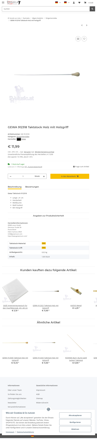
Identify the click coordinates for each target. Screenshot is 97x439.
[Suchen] (92, 8)
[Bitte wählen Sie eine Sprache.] (57, 2)
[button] (74, 2)
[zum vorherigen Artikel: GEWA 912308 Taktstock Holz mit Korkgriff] (81, 25)
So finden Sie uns (15, 394)
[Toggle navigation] (3, 1)
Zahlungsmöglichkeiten (17, 398)
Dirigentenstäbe (23, 136)
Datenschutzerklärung (25, 432)
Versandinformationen (17, 407)
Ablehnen (75, 429)
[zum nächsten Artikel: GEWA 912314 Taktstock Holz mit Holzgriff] (86, 25)
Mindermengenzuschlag (44, 152)
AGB (38, 394)
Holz (43, 243)
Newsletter (12, 403)
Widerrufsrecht (42, 403)
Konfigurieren (75, 422)
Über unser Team (15, 390)
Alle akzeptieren (75, 415)
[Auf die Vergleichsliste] (78, 38)
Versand (27, 152)
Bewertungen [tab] (32, 187)
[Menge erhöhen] (43, 176)
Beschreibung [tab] (15, 187)
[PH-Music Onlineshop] (13, 2)
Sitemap (39, 398)
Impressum (10, 432)
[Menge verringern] (10, 176)
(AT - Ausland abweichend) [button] (33, 167)
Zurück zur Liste (15, 18)
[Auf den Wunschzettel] (84, 38)
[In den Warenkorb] (10, 33)
